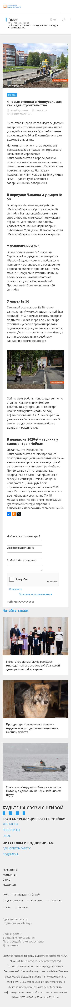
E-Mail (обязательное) (21, 560)
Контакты (9, 874)
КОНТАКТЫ (10, 824)
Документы (10, 945)
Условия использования (35, 594)
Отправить (15, 589)
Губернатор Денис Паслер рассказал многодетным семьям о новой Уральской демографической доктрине (33, 665)
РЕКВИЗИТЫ (11, 830)
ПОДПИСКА (10, 854)
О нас (6, 880)
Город (12, 94)
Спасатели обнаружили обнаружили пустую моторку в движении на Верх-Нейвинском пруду (34, 791)
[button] (64, 19)
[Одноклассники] (14, 514)
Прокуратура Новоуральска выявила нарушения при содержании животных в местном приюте (32, 728)
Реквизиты (10, 869)
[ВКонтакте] (9, 514)
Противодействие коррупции (23, 941)
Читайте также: (16, 610)
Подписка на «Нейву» (17, 923)
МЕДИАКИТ (9, 885)
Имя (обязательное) (20, 548)
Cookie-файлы (12, 934)
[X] (19, 514)
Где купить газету (15, 919)
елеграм (56, 900)
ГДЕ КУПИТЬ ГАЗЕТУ (17, 848)
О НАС (7, 836)
